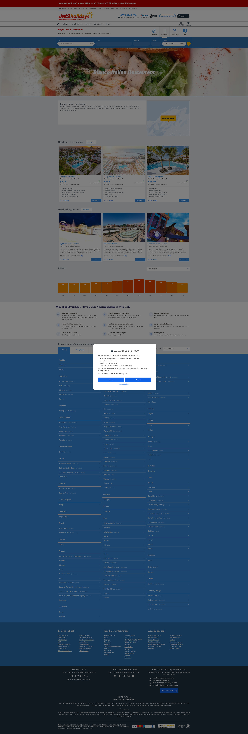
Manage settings (124, 384)
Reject (111, 380)
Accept (138, 380)
